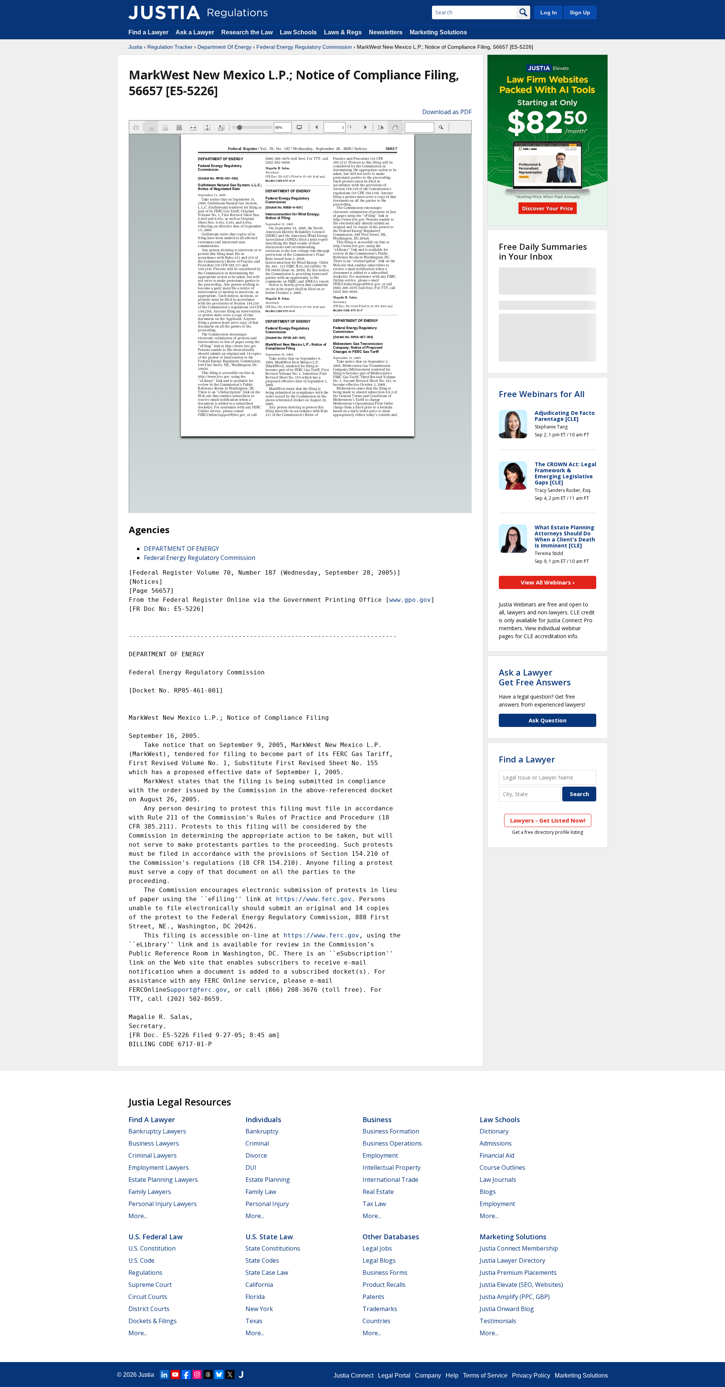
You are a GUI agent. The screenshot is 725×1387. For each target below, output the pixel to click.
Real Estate (378, 1192)
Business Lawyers (153, 1143)
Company (428, 1375)
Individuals (263, 1119)
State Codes (262, 1260)
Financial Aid (497, 1155)
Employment (380, 1155)
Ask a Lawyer (196, 32)
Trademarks (379, 1309)
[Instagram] (197, 1374)
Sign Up (580, 12)
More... (137, 1216)
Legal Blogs (379, 1260)
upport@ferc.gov (198, 989)
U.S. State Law (269, 1236)
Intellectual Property (391, 1167)
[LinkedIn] (164, 1374)
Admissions (496, 1143)
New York (259, 1309)
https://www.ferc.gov (314, 899)
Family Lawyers (149, 1192)
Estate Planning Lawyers (163, 1179)
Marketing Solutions (438, 32)
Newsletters (386, 32)
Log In (548, 12)
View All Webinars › (548, 582)
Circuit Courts (147, 1297)
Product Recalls (384, 1284)
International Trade (390, 1179)
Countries (376, 1321)
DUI (250, 1167)
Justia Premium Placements (518, 1272)
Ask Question (547, 720)
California (259, 1284)
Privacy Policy (531, 1375)
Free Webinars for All (542, 394)
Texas (253, 1321)
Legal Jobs (377, 1248)
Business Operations (392, 1143)
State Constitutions (272, 1248)
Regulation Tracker (170, 47)
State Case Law (266, 1272)
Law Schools (298, 32)
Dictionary (494, 1131)
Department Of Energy (224, 47)
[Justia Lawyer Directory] (240, 1374)
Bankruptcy (261, 1131)
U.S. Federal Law (155, 1236)
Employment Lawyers (158, 1167)
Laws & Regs (343, 32)
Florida (255, 1297)
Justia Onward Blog (507, 1309)
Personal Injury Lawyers (162, 1204)
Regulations (145, 1272)
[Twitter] (229, 1374)
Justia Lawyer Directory (512, 1260)
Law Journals (498, 1179)
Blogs (488, 1192)
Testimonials (498, 1321)
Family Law (260, 1192)
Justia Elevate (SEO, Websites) (521, 1284)
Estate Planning (267, 1179)
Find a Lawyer (148, 32)
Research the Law (247, 32)
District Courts (149, 1309)
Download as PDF (447, 112)
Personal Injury (267, 1204)
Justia (135, 47)
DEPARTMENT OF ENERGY (181, 548)
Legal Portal (394, 1375)
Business (377, 1119)
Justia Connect (353, 1375)
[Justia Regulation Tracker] (164, 12)
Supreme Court (150, 1284)
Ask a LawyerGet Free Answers (535, 677)
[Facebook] (186, 1374)
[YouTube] (175, 1374)
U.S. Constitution (152, 1248)
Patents (373, 1297)
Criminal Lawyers (152, 1155)
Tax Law (374, 1204)
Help (452, 1375)
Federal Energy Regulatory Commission (304, 47)
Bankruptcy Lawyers (157, 1131)
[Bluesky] (219, 1374)
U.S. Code (141, 1260)
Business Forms (384, 1272)
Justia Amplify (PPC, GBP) (515, 1297)
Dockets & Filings (152, 1321)
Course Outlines (502, 1167)
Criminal (257, 1143)
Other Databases (390, 1236)
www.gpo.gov (410, 599)
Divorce (256, 1155)
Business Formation (390, 1131)
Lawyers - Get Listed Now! (547, 820)
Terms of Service (485, 1375)
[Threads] (208, 1374)
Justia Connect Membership (519, 1248)
